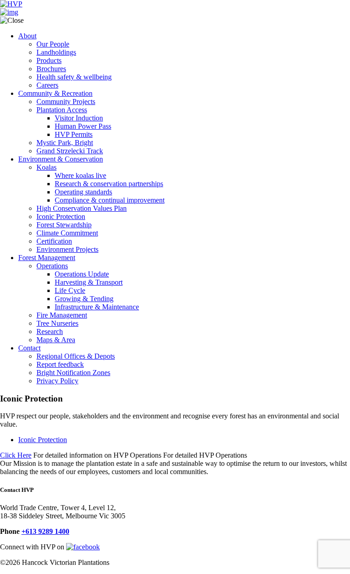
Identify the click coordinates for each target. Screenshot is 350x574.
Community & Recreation (55, 93)
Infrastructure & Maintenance (97, 307)
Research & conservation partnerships (109, 184)
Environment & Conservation (60, 159)
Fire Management (61, 315)
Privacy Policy (57, 381)
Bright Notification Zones (73, 372)
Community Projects (65, 101)
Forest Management (46, 257)
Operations (52, 266)
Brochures (51, 69)
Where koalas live (80, 175)
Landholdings (56, 52)
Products (49, 60)
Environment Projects (67, 249)
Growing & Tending (84, 299)
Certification (54, 241)
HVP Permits (74, 134)
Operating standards (83, 192)
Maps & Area (55, 340)
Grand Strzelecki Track (69, 151)
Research (49, 331)
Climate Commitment (67, 233)
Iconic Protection (60, 216)
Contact (29, 348)
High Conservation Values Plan (81, 208)
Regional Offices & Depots (75, 356)
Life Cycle (70, 290)
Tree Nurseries (57, 323)
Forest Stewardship (64, 225)
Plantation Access (61, 110)
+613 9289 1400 (45, 531)
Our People (52, 44)
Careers (47, 85)
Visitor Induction (79, 118)
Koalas (46, 167)
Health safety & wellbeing (74, 77)
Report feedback (60, 364)
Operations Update (82, 274)
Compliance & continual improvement (110, 200)
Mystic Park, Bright (64, 142)
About (27, 36)
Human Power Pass (83, 126)
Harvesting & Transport (89, 282)
